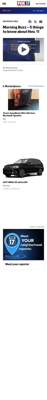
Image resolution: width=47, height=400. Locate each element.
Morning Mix (10, 21)
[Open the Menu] (4, 4)
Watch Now (40, 4)
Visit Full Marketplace (36, 86)
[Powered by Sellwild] (40, 227)
